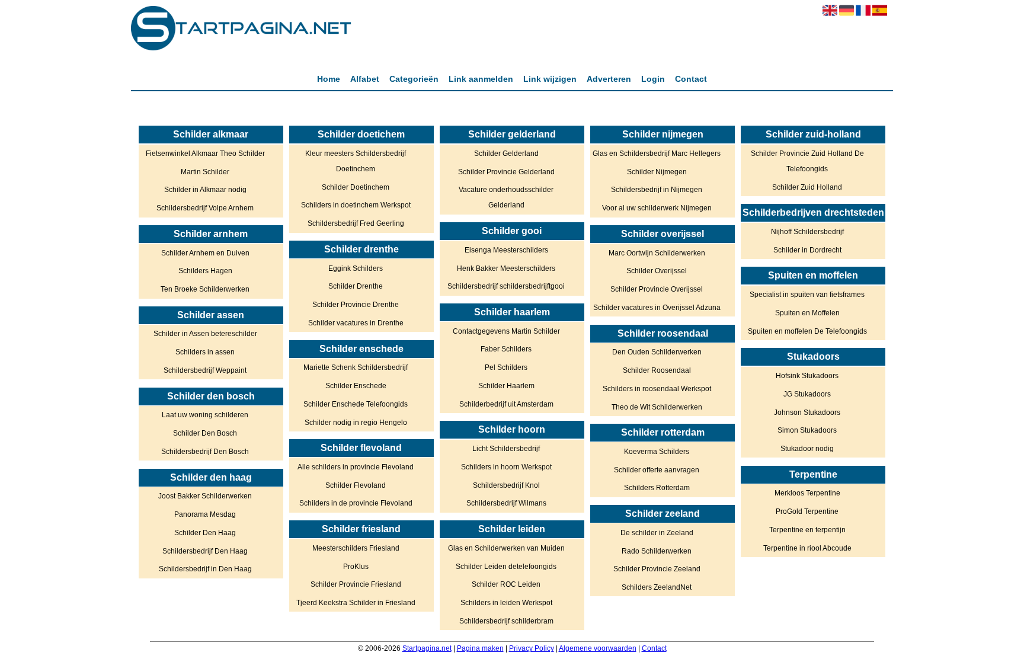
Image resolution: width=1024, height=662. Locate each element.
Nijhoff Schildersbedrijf (807, 232)
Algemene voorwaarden (597, 648)
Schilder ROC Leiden (506, 584)
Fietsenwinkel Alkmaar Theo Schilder (205, 153)
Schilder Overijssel (656, 271)
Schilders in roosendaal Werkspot (657, 389)
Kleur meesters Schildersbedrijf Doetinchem (355, 161)
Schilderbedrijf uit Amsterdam (506, 404)
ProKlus (356, 566)
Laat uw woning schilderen (205, 415)
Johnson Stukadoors (807, 412)
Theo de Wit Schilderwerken (657, 407)
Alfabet (364, 79)
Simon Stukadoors (807, 430)
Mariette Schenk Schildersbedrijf (355, 367)
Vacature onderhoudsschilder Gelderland (506, 197)
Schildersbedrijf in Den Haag (205, 569)
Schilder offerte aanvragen (656, 470)
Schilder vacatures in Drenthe (356, 323)
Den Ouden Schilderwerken (657, 352)
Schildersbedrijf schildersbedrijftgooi (506, 286)
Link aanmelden (481, 79)
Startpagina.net (427, 648)
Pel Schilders (506, 367)
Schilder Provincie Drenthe (355, 304)
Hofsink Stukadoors (807, 376)
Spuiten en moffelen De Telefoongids (807, 331)
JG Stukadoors (807, 394)
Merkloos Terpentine (807, 493)
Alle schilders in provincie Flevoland (355, 467)
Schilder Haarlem (506, 386)
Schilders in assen (205, 352)
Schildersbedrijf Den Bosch (205, 451)
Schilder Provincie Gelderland (506, 172)
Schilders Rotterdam (657, 488)
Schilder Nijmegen (657, 172)
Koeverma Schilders (656, 451)
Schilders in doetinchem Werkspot (356, 205)
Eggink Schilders (355, 268)
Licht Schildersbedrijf (506, 448)
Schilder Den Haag (205, 533)
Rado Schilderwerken (657, 551)
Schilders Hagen (205, 271)
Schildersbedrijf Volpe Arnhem (205, 208)
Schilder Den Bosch (205, 433)
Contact (691, 79)
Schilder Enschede (355, 386)
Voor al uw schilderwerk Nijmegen (657, 208)
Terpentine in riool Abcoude (807, 548)
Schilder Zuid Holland (807, 187)
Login (653, 79)
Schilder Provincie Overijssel (656, 289)
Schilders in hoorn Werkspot (506, 467)
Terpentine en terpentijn (807, 530)
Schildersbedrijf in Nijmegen (656, 190)
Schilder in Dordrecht (807, 250)
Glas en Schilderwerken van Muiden (506, 548)
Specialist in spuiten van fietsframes (807, 294)
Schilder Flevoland (355, 485)
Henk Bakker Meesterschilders (506, 268)
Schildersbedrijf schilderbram (506, 621)
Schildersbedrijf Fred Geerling (356, 223)
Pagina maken (480, 648)
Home (328, 79)
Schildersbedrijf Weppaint (205, 370)
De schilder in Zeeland (656, 533)
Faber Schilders (506, 349)
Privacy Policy (531, 648)
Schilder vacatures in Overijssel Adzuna (657, 307)
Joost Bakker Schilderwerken (205, 496)
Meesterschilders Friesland (355, 548)
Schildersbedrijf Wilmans (506, 503)
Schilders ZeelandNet (657, 587)
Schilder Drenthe (355, 286)
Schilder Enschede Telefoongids (355, 404)
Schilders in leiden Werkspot (506, 603)
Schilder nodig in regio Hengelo (356, 422)
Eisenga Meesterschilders (506, 250)
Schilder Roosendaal (657, 370)
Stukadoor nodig (807, 448)
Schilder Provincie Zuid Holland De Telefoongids (807, 161)
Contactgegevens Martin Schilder (506, 331)
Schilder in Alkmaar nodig (205, 190)
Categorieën (414, 79)
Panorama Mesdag (205, 514)
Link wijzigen (550, 79)
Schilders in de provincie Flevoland (355, 503)
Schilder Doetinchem (355, 187)
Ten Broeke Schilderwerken (205, 289)
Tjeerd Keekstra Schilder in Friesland (355, 603)
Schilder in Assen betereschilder (205, 334)
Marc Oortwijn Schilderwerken (657, 253)
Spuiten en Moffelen (807, 313)
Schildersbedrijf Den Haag (205, 551)
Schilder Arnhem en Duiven (205, 253)
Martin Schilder (205, 172)
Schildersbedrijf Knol (506, 485)
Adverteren (609, 79)
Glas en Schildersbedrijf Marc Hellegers (657, 153)
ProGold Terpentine (807, 511)
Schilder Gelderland (506, 153)
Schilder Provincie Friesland (356, 584)
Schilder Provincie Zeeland (656, 569)
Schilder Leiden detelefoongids (506, 566)
